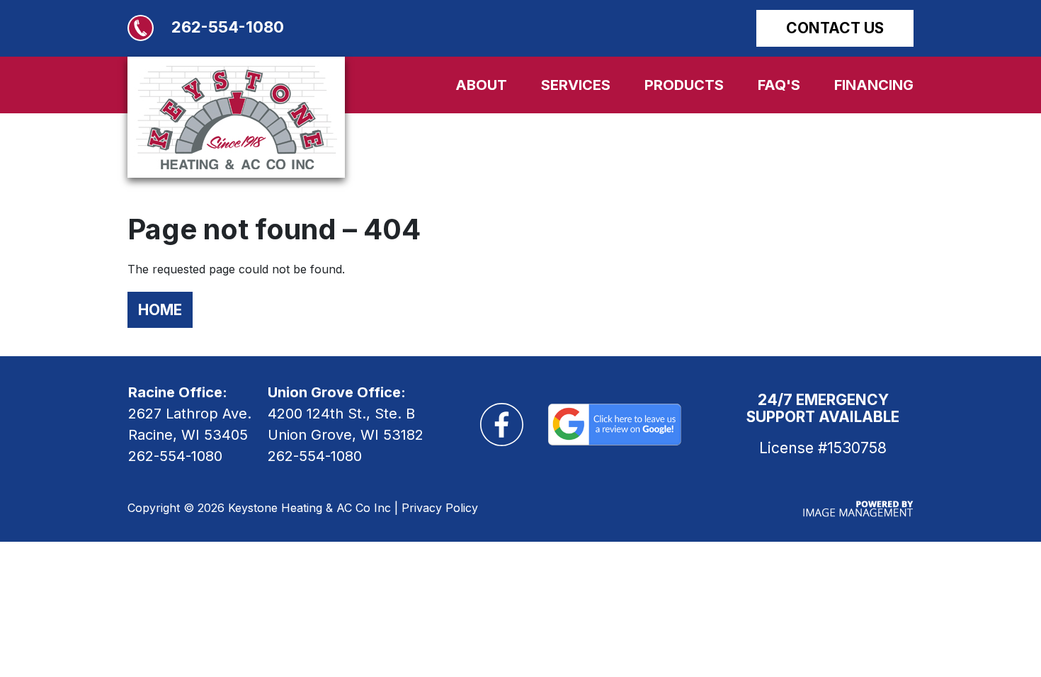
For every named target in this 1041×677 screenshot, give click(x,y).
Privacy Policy (440, 508)
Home (160, 310)
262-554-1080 (227, 27)
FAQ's (779, 84)
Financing (874, 84)
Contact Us (835, 28)
